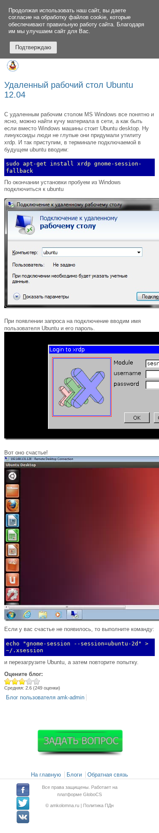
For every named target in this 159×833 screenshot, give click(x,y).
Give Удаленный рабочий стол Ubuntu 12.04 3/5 (22, 681)
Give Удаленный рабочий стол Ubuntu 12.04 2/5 (15, 681)
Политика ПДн (98, 805)
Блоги (74, 774)
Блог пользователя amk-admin (45, 697)
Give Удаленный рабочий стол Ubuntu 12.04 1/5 (7, 681)
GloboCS (92, 794)
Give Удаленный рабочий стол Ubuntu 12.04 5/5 (36, 681)
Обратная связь (107, 774)
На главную (46, 774)
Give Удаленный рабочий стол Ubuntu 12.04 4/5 (29, 681)
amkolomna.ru (65, 805)
